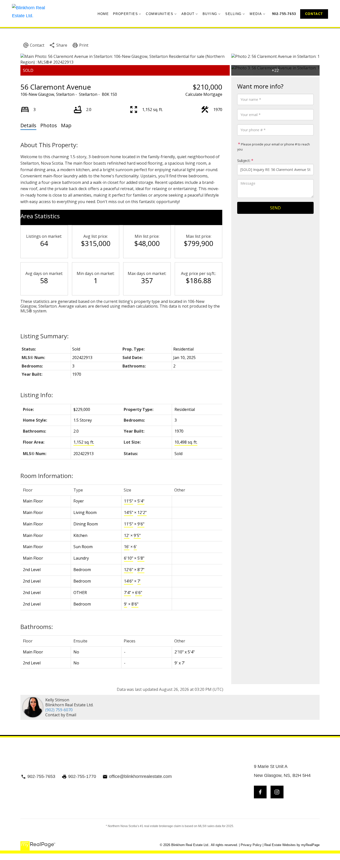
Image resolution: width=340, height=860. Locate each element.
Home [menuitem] (103, 14)
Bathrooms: (36, 626)
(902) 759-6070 (59, 710)
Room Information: (46, 476)
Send (275, 208)
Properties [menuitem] (125, 14)
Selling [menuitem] (233, 14)
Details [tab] (28, 125)
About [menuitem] (188, 14)
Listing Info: (36, 395)
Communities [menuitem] (159, 14)
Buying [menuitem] (210, 14)
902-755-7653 (284, 13)
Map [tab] (66, 125)
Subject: (243, 160)
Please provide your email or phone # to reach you (273, 146)
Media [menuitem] (256, 14)
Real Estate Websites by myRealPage (292, 845)
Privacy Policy (251, 845)
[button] (284, 13)
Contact (314, 13)
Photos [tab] (48, 125)
